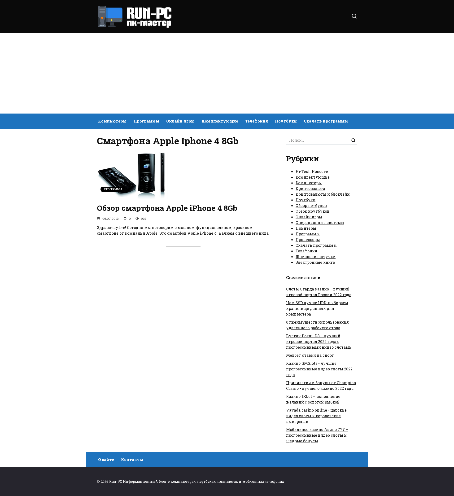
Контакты (132, 459)
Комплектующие (220, 121)
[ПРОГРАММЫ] (132, 195)
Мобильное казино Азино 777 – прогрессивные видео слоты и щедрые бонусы (317, 435)
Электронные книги (316, 262)
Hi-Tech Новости (312, 171)
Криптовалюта (310, 188)
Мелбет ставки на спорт (310, 355)
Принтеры (306, 228)
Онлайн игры (180, 121)
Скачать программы (326, 121)
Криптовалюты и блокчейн (323, 194)
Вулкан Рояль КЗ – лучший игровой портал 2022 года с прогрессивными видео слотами (319, 341)
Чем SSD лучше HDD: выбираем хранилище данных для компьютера (317, 308)
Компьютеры (112, 121)
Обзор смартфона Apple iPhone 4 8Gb (167, 208)
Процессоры (308, 239)
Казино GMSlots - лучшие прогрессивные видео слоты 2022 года (319, 369)
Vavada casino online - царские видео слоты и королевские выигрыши (316, 416)
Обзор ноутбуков (312, 211)
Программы (146, 121)
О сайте (106, 459)
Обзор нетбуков (311, 205)
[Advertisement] (227, 73)
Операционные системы (320, 222)
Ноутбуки (286, 121)
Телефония (256, 121)
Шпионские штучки (316, 256)
